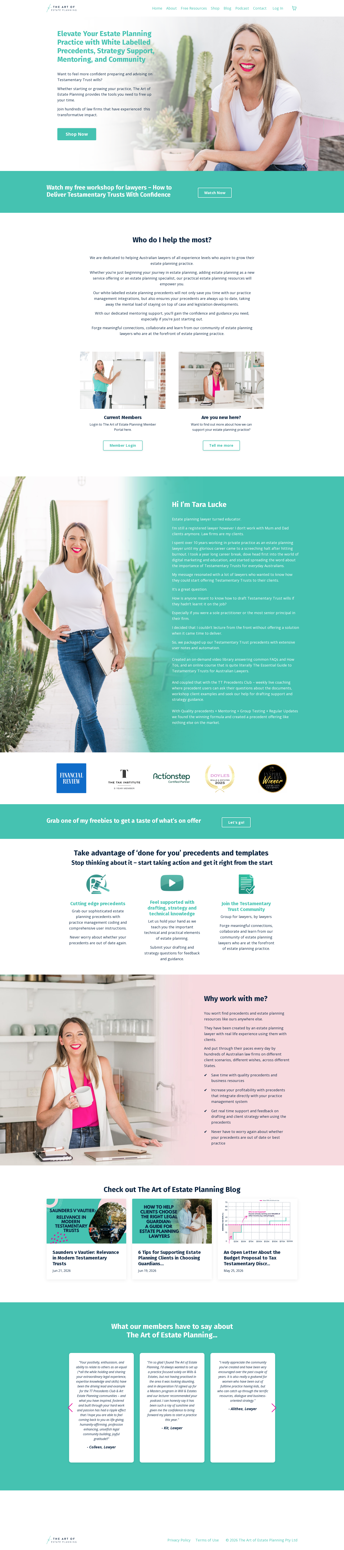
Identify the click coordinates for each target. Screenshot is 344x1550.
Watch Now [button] (214, 192)
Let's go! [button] (236, 822)
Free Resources (194, 8)
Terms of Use (207, 1540)
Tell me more (221, 445)
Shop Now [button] (77, 134)
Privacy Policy (179, 1540)
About (171, 8)
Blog (227, 8)
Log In (278, 8)
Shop (215, 8)
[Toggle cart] (294, 8)
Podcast (242, 8)
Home (157, 8)
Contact (260, 8)
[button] (70, 1407)
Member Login (122, 445)
